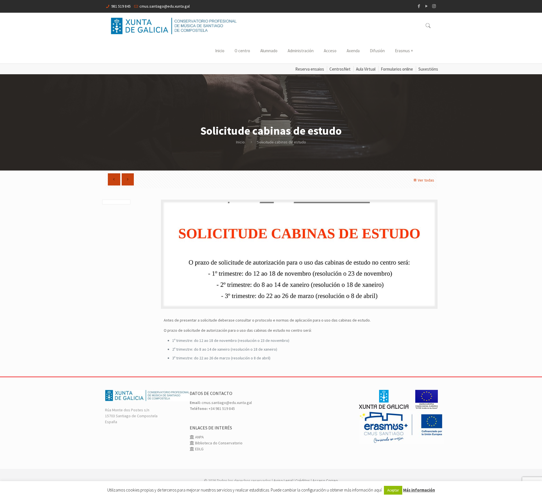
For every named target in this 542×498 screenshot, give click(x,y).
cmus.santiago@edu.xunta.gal (164, 6)
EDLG (199, 448)
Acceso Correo (325, 480)
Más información (419, 490)
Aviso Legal (283, 480)
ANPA (199, 437)
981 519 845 (121, 6)
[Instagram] (434, 6)
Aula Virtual (365, 69)
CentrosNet (340, 69)
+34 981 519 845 (222, 408)
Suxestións (428, 69)
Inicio (240, 142)
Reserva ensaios (309, 69)
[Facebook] (419, 6)
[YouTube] (426, 6)
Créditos (302, 480)
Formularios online (397, 69)
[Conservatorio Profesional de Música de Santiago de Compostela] (174, 25)
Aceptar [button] (393, 490)
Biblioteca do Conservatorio (218, 442)
